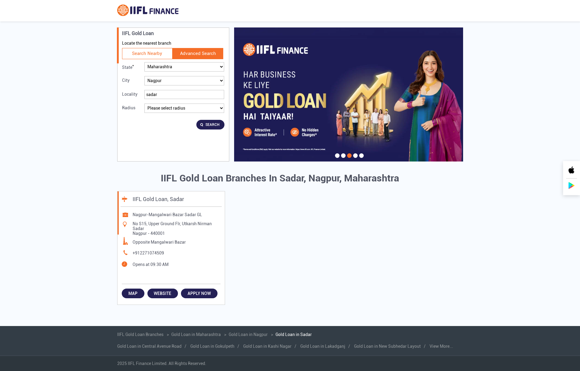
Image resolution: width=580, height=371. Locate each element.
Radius (128, 107)
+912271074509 (148, 253)
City (126, 80)
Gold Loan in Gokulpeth (212, 346)
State (128, 67)
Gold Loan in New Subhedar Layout (387, 346)
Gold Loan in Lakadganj (322, 346)
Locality (129, 94)
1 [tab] (336, 159)
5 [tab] (360, 159)
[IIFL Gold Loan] (148, 11)
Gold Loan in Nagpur (248, 334)
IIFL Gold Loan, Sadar (158, 199)
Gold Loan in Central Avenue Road (149, 346)
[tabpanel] (348, 94)
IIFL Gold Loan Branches (140, 334)
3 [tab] (348, 159)
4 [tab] (354, 159)
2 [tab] (342, 159)
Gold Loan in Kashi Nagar (267, 346)
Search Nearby (147, 53)
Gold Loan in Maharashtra (196, 334)
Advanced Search (198, 53)
